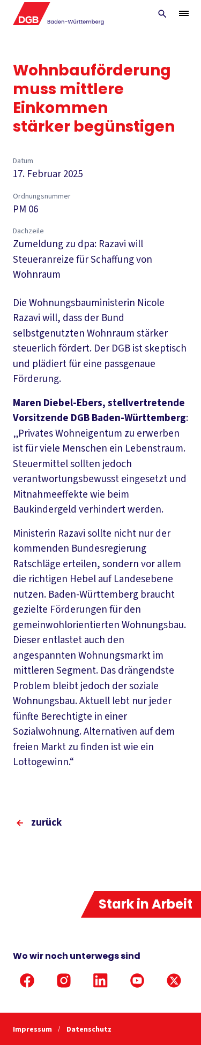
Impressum (33, 1029)
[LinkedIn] (100, 980)
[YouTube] (137, 980)
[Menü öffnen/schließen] (184, 13)
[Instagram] (64, 980)
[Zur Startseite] (59, 13)
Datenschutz (88, 1029)
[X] (174, 980)
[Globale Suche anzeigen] (162, 14)
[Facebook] (27, 980)
